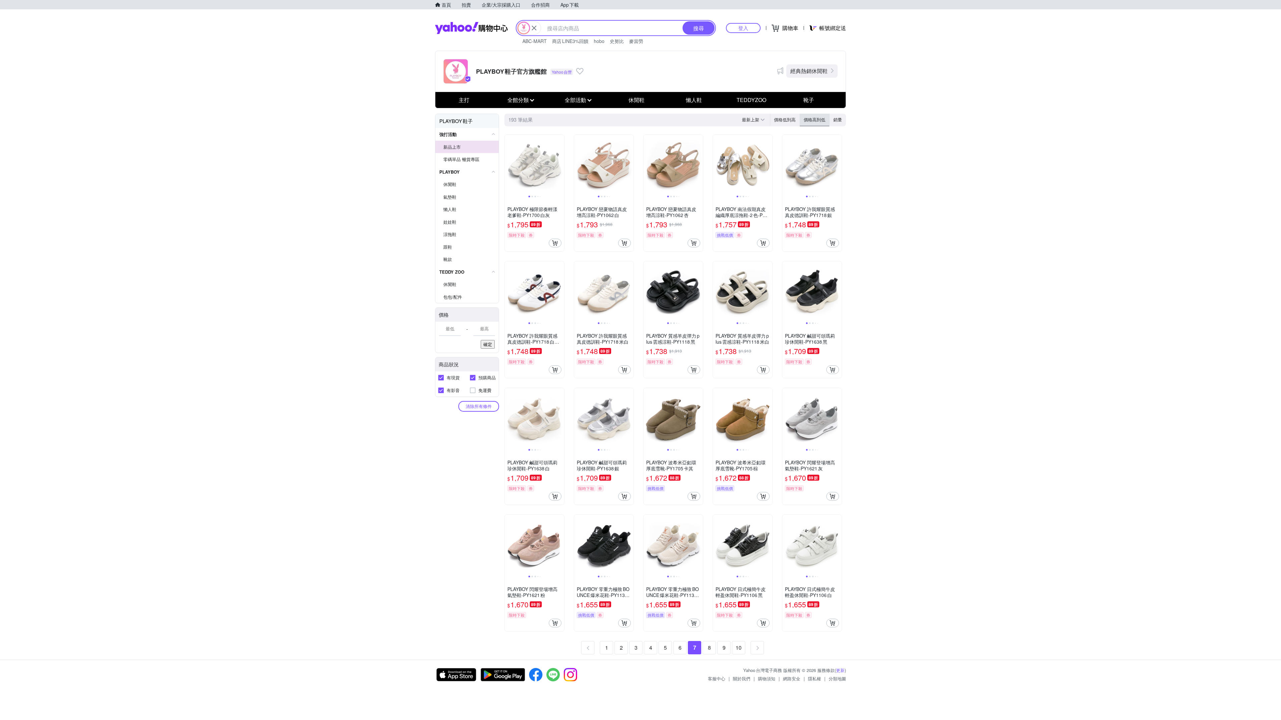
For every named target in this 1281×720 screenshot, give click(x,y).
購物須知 (766, 678)
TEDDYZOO (751, 100)
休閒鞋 (636, 100)
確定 (487, 344)
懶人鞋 (694, 100)
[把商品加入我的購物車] (555, 243)
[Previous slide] (509, 164)
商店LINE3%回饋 (570, 41)
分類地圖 (837, 678)
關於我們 (741, 678)
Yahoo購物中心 (471, 28)
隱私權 (814, 678)
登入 (743, 27)
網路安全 (791, 678)
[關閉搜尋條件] (534, 28)
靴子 (808, 100)
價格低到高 (785, 119)
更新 (840, 670)
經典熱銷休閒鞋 (809, 71)
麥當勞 (636, 41)
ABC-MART (534, 41)
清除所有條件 (479, 406)
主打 (464, 100)
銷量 (837, 119)
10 (739, 647)
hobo (599, 41)
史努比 (617, 41)
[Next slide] (559, 164)
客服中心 (716, 678)
